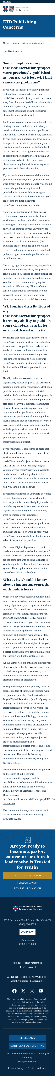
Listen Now (27, 967)
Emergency (27, 1037)
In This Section (12, 51)
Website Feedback (36, 1068)
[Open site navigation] (50, 9)
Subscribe (36, 980)
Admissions (27, 939)
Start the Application (27, 875)
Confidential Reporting (27, 1045)
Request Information (27, 888)
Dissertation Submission (27, 43)
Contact (27, 932)
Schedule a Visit (27, 882)
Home (6, 43)
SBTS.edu (7, 1)
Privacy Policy (16, 1068)
